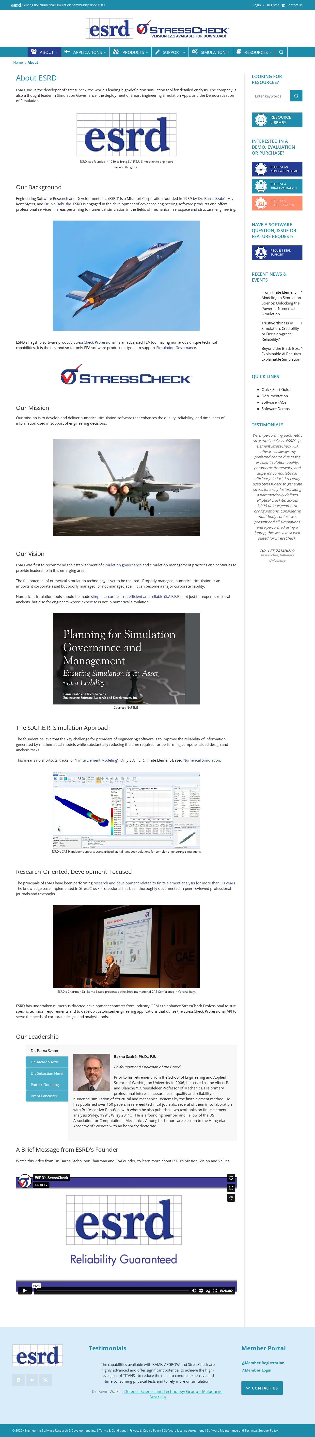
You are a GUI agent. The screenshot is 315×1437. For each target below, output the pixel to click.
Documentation (275, 395)
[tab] (47, 1050)
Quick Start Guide (276, 389)
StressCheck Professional (95, 342)
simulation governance (122, 564)
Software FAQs (274, 402)
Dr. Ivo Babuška (57, 203)
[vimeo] (32, 1380)
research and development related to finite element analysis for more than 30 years (164, 882)
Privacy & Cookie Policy (145, 1430)
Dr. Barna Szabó (211, 198)
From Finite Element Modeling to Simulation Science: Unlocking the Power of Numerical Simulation (281, 303)
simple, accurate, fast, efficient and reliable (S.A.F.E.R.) (136, 596)
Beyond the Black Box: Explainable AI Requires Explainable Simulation (281, 354)
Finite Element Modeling (96, 760)
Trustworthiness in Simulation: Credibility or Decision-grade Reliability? (280, 331)
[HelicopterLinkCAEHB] (126, 809)
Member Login (258, 1370)
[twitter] (45, 1380)
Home (18, 62)
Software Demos (276, 408)
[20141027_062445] (126, 946)
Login (257, 5)
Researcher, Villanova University (277, 558)
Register (273, 5)
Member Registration (264, 1363)
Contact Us (294, 5)
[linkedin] (18, 1380)
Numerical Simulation (201, 760)
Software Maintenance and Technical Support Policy (242, 1430)
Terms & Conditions (112, 1430)
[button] (296, 95)
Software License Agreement (184, 1430)
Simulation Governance (176, 347)
